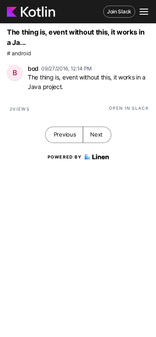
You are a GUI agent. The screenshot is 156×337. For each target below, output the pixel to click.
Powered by (65, 156)
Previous (65, 134)
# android (19, 53)
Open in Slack (129, 108)
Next (96, 134)
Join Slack (119, 11)
